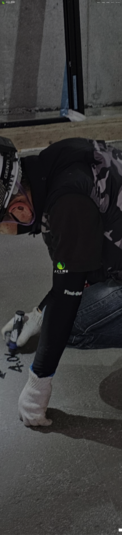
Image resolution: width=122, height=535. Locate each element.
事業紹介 (98, 2)
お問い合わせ (118, 2)
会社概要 (103, 2)
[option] (61, 267)
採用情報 (107, 2)
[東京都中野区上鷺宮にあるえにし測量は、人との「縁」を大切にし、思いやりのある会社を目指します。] (8, 2)
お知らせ (112, 2)
